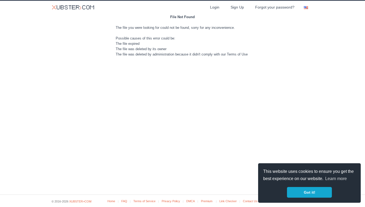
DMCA (190, 201)
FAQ (124, 201)
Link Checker (228, 201)
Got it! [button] (309, 192)
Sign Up (237, 7)
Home (111, 201)
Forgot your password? (274, 7)
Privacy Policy (171, 201)
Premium (206, 201)
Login (214, 7)
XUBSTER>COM (80, 201)
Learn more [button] (336, 178)
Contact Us (250, 201)
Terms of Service (144, 201)
